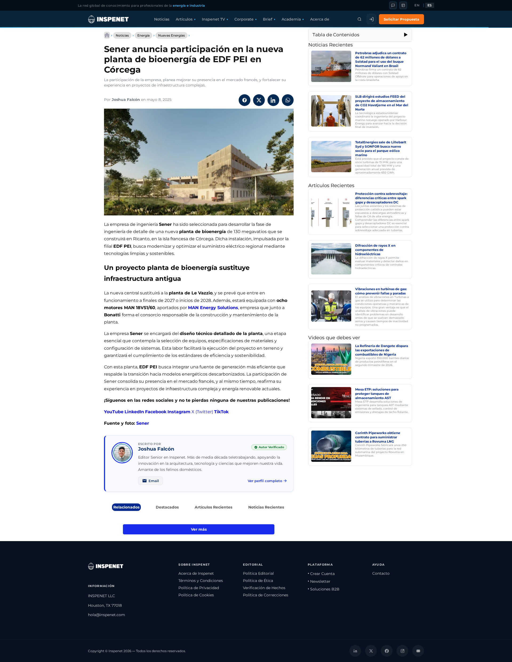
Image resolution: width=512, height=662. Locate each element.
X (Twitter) (202, 411)
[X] (371, 651)
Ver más (199, 529)
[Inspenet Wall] (403, 5)
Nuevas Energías (171, 35)
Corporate (244, 19)
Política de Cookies (196, 595)
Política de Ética (258, 580)
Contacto (381, 573)
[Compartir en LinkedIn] (273, 100)
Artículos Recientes (213, 507)
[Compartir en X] (259, 100)
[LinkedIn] (355, 651)
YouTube (113, 411)
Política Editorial (258, 573)
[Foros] (393, 5)
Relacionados (126, 507)
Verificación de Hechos (264, 588)
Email (154, 481)
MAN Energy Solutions (213, 307)
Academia (291, 19)
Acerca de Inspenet (196, 573)
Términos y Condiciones (200, 580)
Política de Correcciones (265, 595)
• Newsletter (319, 581)
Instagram (178, 411)
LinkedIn (134, 411)
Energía (143, 35)
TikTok (221, 411)
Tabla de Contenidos (336, 34)
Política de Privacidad (198, 588)
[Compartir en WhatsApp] (288, 100)
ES (429, 5)
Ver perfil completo (265, 481)
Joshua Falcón (126, 99)
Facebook (155, 411)
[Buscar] (359, 19)
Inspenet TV (213, 19)
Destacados (167, 507)
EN (416, 5)
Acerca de (319, 19)
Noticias (161, 19)
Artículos (184, 19)
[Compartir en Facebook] (244, 100)
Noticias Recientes (266, 507)
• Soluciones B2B (323, 589)
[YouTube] (418, 651)
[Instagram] (402, 651)
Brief (267, 19)
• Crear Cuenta (321, 574)
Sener (142, 423)
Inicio (107, 35)
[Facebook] (387, 651)
